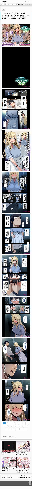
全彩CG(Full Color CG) (10, 4)
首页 (3, 4)
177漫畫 (4, 1)
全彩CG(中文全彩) (19, 4)
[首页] (30, 477)
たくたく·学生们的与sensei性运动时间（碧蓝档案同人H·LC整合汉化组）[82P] (22, 470)
